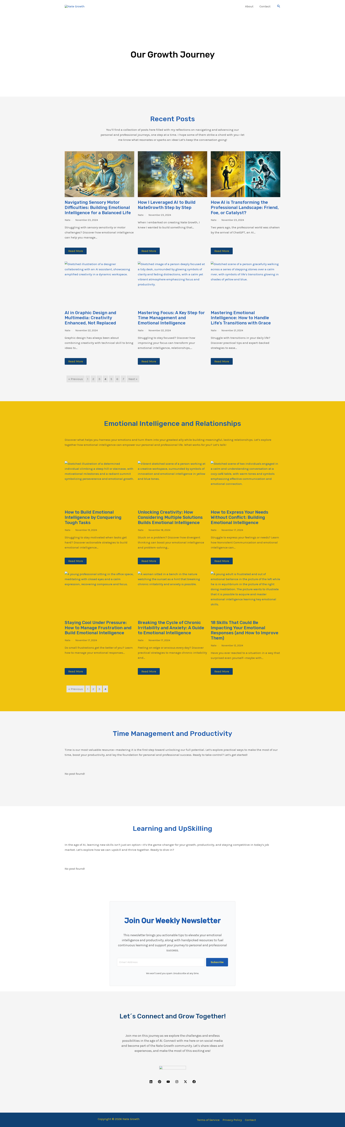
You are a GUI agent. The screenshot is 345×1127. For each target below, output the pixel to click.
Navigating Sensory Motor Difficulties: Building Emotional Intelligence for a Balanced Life (98, 207)
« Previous (75, 379)
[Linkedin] (151, 1081)
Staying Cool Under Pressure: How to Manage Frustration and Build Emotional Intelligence (98, 628)
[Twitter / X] (185, 1081)
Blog (232, 6)
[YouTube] (168, 1081)
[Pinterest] (159, 1081)
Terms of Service (208, 1120)
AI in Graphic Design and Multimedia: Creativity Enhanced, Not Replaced (90, 318)
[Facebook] (194, 1081)
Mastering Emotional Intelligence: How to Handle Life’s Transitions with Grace (241, 318)
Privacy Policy (232, 1120)
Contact (264, 6)
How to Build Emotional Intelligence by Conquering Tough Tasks (93, 517)
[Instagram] (177, 1081)
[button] (237, 6)
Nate (67, 220)
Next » (132, 379)
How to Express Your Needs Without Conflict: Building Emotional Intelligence (239, 517)
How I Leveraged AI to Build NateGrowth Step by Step (167, 205)
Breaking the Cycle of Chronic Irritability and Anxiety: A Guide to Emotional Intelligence (171, 628)
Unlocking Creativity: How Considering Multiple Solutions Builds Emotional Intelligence (170, 517)
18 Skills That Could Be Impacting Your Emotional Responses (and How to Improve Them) (244, 630)
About (249, 6)
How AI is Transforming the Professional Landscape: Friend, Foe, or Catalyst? (245, 207)
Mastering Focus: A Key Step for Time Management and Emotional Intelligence (171, 318)
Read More (75, 251)
